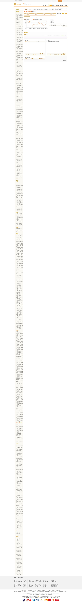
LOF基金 (40, 585)
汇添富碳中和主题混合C (19, 166)
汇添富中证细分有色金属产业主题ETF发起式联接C (19, 372)
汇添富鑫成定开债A (19, 522)
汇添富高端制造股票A (19, 190)
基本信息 (30, 9)
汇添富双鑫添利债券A (19, 449)
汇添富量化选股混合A (19, 41)
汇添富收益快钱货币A (19, 559)
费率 (53, 9)
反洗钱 (35, 590)
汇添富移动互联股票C (19, 223)
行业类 (17, 212)
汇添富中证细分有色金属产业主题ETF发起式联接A (19, 369)
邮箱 (21, 581)
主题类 (17, 181)
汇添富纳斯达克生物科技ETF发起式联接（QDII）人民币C (19, 293)
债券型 (39, 584)
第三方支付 (25, 584)
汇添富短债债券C (18, 525)
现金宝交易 (30, 586)
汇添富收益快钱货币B (19, 562)
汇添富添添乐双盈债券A (19, 489)
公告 (50, 9)
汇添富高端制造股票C (19, 192)
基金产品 (54, 8)
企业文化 (55, 581)
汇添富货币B (18, 543)
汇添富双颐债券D (18, 483)
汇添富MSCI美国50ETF (19, 263)
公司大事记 (56, 584)
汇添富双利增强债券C (19, 474)
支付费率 (24, 586)
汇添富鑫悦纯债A (18, 480)
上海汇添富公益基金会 (49, 594)
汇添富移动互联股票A (19, 224)
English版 (55, 586)
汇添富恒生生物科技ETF (19, 325)
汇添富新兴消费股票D (19, 213)
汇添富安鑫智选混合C (19, 165)
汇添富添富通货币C (19, 571)
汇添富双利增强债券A (19, 477)
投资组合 (42, 9)
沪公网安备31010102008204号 (43, 596)
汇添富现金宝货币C (19, 550)
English (24, 0)
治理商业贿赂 (39, 590)
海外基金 (17, 233)
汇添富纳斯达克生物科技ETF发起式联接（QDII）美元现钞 (19, 327)
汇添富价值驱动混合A (19, 34)
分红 (29, 584)
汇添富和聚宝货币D (19, 555)
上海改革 (17, 331)
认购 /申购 (30, 581)
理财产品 (17, 530)
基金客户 (15, 585)
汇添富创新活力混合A (19, 173)
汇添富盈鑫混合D (18, 170)
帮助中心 (48, 581)
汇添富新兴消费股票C (19, 216)
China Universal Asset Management (40, 594)
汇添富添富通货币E (19, 567)
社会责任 (55, 585)
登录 (54, 1)
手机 (19, 581)
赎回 (33, 581)
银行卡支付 (25, 581)
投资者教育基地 (24, 590)
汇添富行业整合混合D (19, 159)
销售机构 (56, 9)
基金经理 (46, 9)
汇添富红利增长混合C (19, 48)
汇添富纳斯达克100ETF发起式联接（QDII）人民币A (19, 248)
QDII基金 (36, 585)
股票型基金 (17, 178)
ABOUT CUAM (58, 590)
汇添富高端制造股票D (19, 189)
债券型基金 (17, 443)
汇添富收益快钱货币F (19, 566)
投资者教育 (45, 586)
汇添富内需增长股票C (19, 197)
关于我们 (52, 581)
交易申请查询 (31, 585)
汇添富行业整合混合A (19, 156)
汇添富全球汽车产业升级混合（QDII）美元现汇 (19, 270)
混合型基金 (17, 11)
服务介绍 (44, 584)
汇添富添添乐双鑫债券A (19, 521)
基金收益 (38, 9)
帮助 (57, 1)
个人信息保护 (49, 590)
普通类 (17, 227)
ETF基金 (36, 586)
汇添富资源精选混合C (19, 14)
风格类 (17, 180)
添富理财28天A (18, 533)
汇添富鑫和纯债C (18, 461)
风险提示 (43, 590)
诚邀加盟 (52, 585)
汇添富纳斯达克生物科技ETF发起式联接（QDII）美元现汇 (19, 298)
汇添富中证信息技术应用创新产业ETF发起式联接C (19, 399)
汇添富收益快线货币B (19, 546)
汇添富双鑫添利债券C (19, 450)
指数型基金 (17, 330)
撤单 (31, 584)
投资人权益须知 (30, 590)
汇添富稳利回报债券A (19, 490)
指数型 (36, 584)
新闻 (60, 9)
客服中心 (44, 581)
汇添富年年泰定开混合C (19, 78)
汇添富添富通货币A (19, 570)
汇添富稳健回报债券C (19, 453)
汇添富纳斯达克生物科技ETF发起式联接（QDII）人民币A (19, 296)
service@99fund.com (33, 591)
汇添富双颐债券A (18, 471)
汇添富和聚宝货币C (19, 554)
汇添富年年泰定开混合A (19, 79)
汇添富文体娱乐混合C (19, 66)
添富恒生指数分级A (19, 422)
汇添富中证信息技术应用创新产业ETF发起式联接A (19, 392)
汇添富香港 (20, 0)
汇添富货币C (18, 540)
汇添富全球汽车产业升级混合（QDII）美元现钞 (19, 273)
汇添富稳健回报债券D (19, 458)
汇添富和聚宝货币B (19, 558)
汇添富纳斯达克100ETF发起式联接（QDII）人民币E (19, 254)
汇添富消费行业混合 (19, 117)
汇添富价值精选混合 (19, 160)
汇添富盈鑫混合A (18, 169)
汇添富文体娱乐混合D (19, 65)
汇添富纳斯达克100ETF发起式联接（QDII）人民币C (19, 251)
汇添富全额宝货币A (19, 551)
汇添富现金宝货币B (19, 547)
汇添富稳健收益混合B (19, 75)
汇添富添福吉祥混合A (19, 99)
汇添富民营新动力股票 (19, 204)
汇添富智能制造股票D (19, 209)
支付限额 (24, 585)
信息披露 (52, 584)
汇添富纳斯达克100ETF (19, 243)
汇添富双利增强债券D (19, 464)
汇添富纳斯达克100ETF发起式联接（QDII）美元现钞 (19, 245)
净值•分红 (34, 9)
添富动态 (16, 0)
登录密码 (15, 584)
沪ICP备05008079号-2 (51, 596)
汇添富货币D (18, 539)
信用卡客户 (19, 585)
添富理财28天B (18, 532)
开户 (15, 581)
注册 (51, 1)
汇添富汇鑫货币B (18, 574)
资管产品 (15, 586)
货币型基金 (17, 536)
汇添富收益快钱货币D (19, 563)
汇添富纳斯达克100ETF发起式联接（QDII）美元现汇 (19, 257)
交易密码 (19, 584)
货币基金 (36, 581)
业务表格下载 (45, 585)
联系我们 (52, 586)
